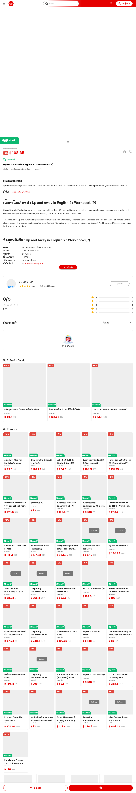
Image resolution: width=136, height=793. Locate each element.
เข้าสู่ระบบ (126, 3)
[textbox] (68, 238)
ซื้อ (100, 787)
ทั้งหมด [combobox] (106, 322)
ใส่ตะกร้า (37, 787)
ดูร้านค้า (119, 283)
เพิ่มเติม (70, 267)
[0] (111, 3)
